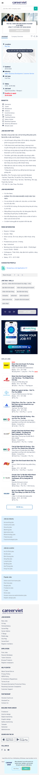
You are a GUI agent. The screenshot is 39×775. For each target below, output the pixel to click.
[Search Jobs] (36, 8)
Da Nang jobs (8, 563)
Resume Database (6, 655)
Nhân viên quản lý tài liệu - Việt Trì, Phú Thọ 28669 (23, 391)
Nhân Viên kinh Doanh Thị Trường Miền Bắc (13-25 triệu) (23, 365)
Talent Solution (6, 657)
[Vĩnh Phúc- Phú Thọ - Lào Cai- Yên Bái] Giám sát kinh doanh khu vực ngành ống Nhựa (23, 404)
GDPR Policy (5, 676)
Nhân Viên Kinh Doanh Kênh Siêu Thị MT (24, 461)
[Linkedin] (5, 750)
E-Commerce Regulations (9, 679)
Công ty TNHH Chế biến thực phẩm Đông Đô (23, 465)
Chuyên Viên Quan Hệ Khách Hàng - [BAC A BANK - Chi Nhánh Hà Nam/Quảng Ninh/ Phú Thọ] (23, 432)
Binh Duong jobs (9, 556)
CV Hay (3, 623)
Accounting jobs (9, 522)
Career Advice (5, 631)
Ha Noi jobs (7, 554)
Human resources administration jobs (15, 595)
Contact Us (4, 703)
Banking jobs (8, 529)
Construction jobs (9, 525)
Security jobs (8, 527)
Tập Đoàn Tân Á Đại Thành (19, 408)
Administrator (5, 729)
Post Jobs (4, 652)
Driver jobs (7, 593)
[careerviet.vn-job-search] (8, 739)
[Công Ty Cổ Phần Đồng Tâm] (6, 379)
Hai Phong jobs (8, 566)
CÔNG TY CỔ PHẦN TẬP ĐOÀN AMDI (22, 496)
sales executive (7, 299)
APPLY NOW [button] (19, 30)
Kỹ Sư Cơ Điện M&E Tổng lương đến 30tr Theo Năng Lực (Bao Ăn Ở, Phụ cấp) (23, 492)
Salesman (4, 727)
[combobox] (18, 8)
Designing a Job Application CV (17, 268)
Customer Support (7, 689)
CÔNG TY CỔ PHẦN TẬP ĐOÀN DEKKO (19, 27)
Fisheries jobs (8, 537)
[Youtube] (8, 750)
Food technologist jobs (11, 539)
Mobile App (4, 636)
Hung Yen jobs (8, 568)
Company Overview (17, 36)
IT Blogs (3, 633)
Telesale (4, 724)
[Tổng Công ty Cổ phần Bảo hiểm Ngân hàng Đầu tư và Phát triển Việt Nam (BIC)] (6, 419)
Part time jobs (8, 583)
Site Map (4, 638)
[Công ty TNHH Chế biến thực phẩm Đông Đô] (6, 463)
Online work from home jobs (12, 580)
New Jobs (4, 621)
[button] (31, 36)
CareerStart (5, 641)
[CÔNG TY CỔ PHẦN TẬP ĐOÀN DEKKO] (6, 365)
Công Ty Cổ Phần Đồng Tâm (20, 382)
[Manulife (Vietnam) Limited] (6, 477)
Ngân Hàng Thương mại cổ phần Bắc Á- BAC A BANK (23, 437)
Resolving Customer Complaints (11, 686)
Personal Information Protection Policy (13, 684)
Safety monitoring (7, 722)
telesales (5, 295)
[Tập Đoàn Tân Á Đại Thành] (6, 405)
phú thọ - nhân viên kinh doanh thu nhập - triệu (16, 283)
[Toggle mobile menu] (2, 2)
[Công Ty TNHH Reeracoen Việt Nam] (6, 393)
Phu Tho (7, 46)
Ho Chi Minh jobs (9, 551)
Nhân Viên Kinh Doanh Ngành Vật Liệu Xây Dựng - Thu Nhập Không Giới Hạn (23, 378)
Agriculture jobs (8, 532)
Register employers (7, 662)
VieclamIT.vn (5, 700)
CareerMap (4, 628)
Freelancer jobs (8, 588)
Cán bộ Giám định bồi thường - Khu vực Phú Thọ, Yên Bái (23, 417)
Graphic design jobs (10, 598)
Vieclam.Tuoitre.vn (7, 698)
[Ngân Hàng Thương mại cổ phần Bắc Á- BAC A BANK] (6, 433)
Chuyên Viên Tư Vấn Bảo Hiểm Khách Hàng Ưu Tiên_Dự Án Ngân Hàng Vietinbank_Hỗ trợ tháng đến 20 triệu (24, 477)
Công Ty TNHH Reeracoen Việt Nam (22, 394)
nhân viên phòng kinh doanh (25, 287)
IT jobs (6, 590)
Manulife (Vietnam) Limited (20, 482)
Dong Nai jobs (8, 559)
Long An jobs (8, 561)
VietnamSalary (6, 626)
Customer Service (28, 73)
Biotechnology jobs (9, 534)
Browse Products (6, 660)
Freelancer (4, 711)
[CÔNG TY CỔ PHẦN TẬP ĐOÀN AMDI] (6, 493)
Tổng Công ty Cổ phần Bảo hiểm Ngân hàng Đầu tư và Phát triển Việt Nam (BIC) (23, 421)
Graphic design (6, 719)
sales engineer (24, 295)
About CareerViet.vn (7, 671)
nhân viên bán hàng (8, 291)
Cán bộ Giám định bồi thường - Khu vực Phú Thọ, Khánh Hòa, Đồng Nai (23, 447)
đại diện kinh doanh (8, 287)
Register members (7, 644)
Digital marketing (6, 716)
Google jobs (7, 585)
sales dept (5, 303)
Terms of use (5, 681)
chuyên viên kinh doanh (22, 299)
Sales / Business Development (14, 73)
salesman (14, 295)
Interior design (6, 714)
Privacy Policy (5, 674)
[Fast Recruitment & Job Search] (19, 3)
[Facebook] (1, 750)
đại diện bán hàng (22, 291)
